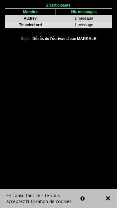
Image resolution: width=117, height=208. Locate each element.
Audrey (30, 18)
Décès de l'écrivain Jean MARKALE (64, 38)
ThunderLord (30, 25)
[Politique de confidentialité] (82, 198)
